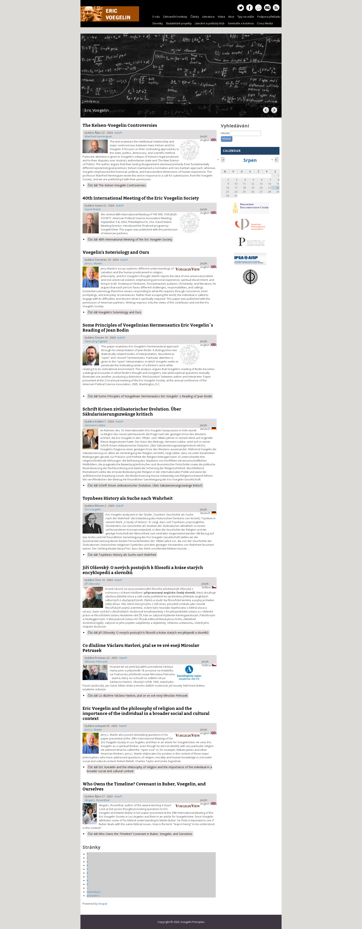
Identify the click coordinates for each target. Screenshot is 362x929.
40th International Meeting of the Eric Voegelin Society (141, 198)
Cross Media (265, 23)
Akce (231, 16)
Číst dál (117, 185)
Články (194, 16)
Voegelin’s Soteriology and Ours (116, 252)
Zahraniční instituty (175, 16)
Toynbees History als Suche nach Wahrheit (128, 498)
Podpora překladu (269, 16)
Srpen (250, 160)
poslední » (93, 896)
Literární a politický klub (210, 23)
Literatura (208, 16)
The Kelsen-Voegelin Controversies (120, 125)
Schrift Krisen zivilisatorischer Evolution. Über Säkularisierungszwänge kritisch (132, 412)
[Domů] (109, 20)
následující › (94, 892)
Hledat (225, 133)
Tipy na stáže (245, 16)
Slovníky (157, 23)
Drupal (102, 903)
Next (274, 110)
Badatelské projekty (179, 23)
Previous (265, 110)
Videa (221, 16)
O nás (156, 16)
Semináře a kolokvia (241, 23)
